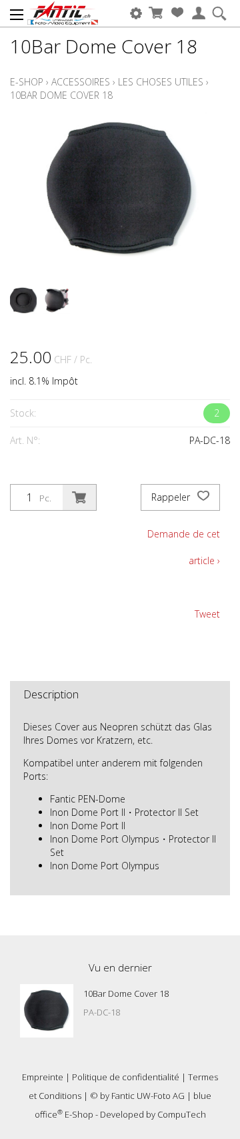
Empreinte (42, 1077)
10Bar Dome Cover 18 (61, 95)
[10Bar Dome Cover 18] (46, 1011)
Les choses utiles (160, 81)
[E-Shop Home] (63, 13)
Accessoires (80, 81)
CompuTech (181, 1114)
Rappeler (172, 497)
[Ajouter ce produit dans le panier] (79, 497)
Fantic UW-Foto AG (148, 1096)
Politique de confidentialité (125, 1077)
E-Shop (26, 81)
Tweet (207, 614)
